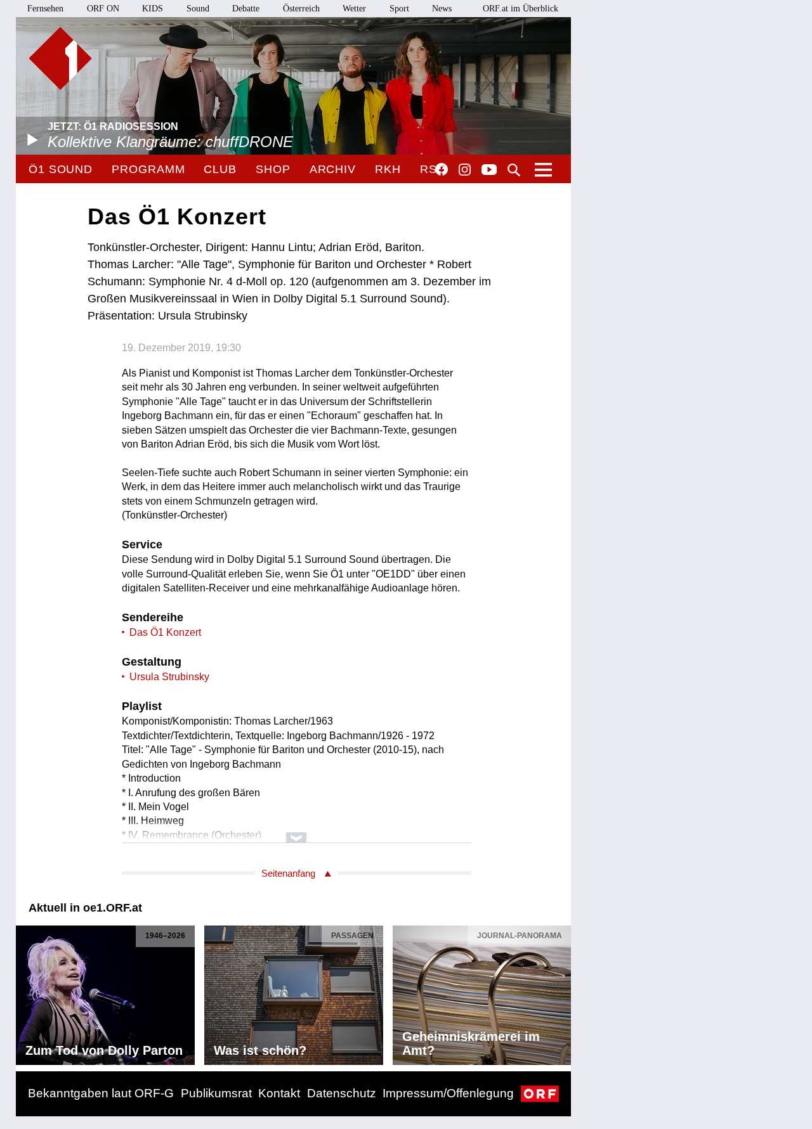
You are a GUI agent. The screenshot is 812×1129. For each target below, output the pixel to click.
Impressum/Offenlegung (448, 1093)
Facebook (441, 169)
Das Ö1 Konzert (165, 632)
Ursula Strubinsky (169, 676)
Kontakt (279, 1093)
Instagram (465, 170)
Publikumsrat (216, 1093)
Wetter (354, 8)
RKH (388, 169)
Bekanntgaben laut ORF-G (101, 1093)
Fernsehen (45, 8)
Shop (273, 169)
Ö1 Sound (61, 169)
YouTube (489, 170)
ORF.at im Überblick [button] (520, 8)
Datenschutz (341, 1093)
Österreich (301, 8)
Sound (198, 8)
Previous (26, 992)
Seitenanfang (288, 873)
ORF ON (103, 8)
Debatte (245, 8)
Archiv (333, 169)
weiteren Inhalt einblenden (296, 831)
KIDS (152, 8)
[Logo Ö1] (60, 58)
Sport (399, 8)
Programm (148, 169)
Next (561, 992)
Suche (514, 170)
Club (220, 169)
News (442, 8)
